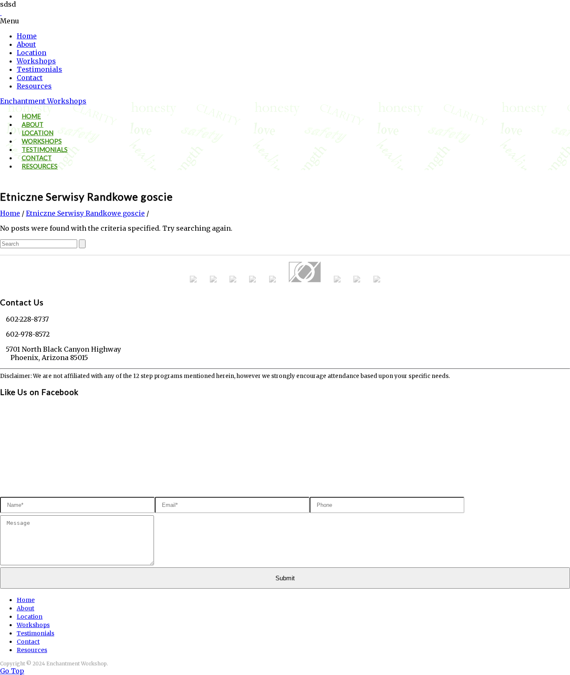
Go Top (12, 671)
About (26, 44)
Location (31, 52)
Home (27, 36)
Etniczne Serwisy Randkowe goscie (85, 213)
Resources (34, 86)
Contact (30, 77)
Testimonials (39, 69)
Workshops (36, 61)
